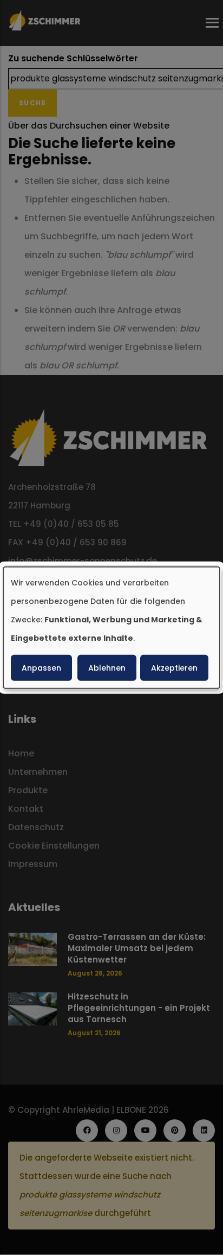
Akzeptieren (174, 667)
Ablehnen (107, 667)
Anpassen (41, 667)
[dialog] (111, 627)
